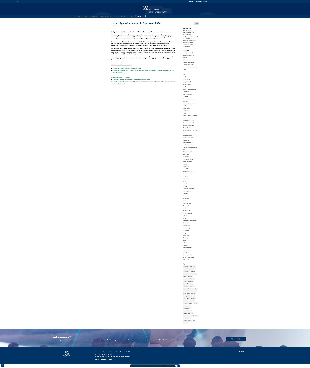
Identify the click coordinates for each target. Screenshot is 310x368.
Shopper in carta (187, 82)
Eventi (184, 201)
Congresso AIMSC (187, 152)
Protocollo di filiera (188, 159)
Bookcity (185, 184)
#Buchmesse (185, 266)
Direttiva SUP (186, 211)
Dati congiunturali (187, 161)
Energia (185, 164)
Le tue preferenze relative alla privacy (162, 366)
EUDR (184, 69)
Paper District (186, 79)
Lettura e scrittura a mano (189, 89)
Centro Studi (186, 235)
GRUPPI (117, 16)
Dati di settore (186, 108)
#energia (193, 271)
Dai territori (186, 260)
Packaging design (187, 60)
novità (188, 298)
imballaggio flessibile (187, 296)
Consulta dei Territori (188, 123)
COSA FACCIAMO (106, 16)
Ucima (196, 315)
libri (194, 296)
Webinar (185, 323)
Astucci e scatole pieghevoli (190, 67)
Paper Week (121, 26)
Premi (184, 133)
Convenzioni (186, 91)
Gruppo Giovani (187, 128)
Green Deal (186, 154)
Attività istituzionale (188, 142)
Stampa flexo (186, 156)
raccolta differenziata (187, 310)
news (184, 74)
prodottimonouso (186, 305)
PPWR (184, 87)
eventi (195, 291)
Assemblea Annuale (188, 53)
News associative (187, 255)
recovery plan (186, 315)
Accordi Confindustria (188, 125)
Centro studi (190, 1)
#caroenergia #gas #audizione (189, 269)
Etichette (185, 118)
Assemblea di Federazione (190, 220)
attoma (184, 281)
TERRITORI (123, 16)
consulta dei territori (187, 288)
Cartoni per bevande (188, 64)
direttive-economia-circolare (190, 115)
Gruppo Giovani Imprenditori (190, 130)
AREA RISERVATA (242, 351)
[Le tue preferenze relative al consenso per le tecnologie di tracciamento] (2, 365)
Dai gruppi (185, 238)
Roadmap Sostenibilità (188, 145)
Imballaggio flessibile (188, 120)
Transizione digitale (188, 250)
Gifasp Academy (187, 84)
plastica (192, 301)
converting (195, 288)
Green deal (186, 206)
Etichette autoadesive (188, 62)
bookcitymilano (186, 283)
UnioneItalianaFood (187, 320)
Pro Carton (195, 303)
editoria (191, 291)
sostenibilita (186, 169)
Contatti (205, 1)
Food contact (186, 179)
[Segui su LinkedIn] (17, 1)
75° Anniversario (187, 213)
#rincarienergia (194, 274)
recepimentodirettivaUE (188, 313)
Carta (184, 240)
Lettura (184, 243)
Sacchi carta (186, 110)
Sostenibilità (186, 166)
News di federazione (188, 257)
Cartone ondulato (187, 135)
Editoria (185, 186)
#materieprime (186, 274)
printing (190, 303)
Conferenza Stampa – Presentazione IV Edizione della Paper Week (131, 79)
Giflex (188, 293)
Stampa (185, 233)
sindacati (192, 315)
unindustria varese (187, 318)
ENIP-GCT (185, 176)
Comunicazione (187, 203)
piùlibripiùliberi (186, 301)
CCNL (184, 181)
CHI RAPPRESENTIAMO (91, 16)
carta (192, 283)
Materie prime (186, 191)
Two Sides (185, 77)
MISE (184, 298)
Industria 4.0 (186, 252)
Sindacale (185, 96)
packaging (193, 298)
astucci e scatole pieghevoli (188, 278)
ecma (184, 113)
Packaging (185, 245)
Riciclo (184, 218)
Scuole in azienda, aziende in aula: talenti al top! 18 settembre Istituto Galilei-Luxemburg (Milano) (190, 39)
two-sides (185, 101)
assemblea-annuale (188, 137)
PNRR (184, 208)
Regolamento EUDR (188, 94)
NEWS (131, 16)
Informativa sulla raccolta (139, 366)
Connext (185, 215)
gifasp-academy (187, 140)
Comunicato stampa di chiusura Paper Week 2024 (127, 68)
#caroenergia (192, 266)
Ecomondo (185, 193)
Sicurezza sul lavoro (188, 99)
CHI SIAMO (78, 16)
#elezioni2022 (186, 271)
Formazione (186, 198)
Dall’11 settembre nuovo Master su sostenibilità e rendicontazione (189, 32)
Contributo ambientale (188, 188)
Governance (186, 223)
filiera (184, 293)
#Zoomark (190, 276)
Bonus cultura (186, 225)
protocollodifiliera (186, 308)
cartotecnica (185, 286)
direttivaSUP (185, 291)
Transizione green (187, 228)
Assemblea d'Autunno (188, 171)
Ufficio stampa (198, 1)
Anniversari (186, 72)
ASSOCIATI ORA (236, 339)
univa (194, 320)
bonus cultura (190, 281)
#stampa (185, 276)
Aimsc (184, 196)
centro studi (192, 286)
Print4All (185, 303)
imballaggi (193, 293)
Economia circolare (188, 174)
